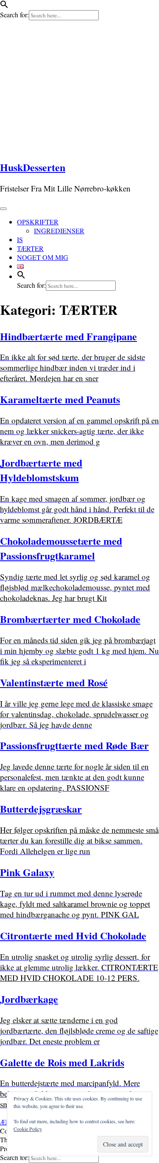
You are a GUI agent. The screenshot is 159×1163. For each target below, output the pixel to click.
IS (20, 239)
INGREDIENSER (59, 230)
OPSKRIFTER (38, 221)
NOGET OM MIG (42, 257)
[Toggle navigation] (3, 208)
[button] (4, 5)
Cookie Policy (28, 1128)
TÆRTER (30, 248)
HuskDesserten (32, 167)
